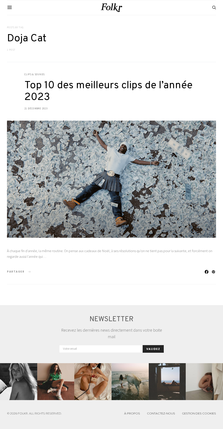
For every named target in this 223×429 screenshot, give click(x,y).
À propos (132, 413)
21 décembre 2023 (35, 108)
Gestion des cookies (199, 413)
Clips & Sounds (34, 74)
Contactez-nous (161, 413)
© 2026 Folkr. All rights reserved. (34, 413)
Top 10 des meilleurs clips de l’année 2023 (108, 91)
